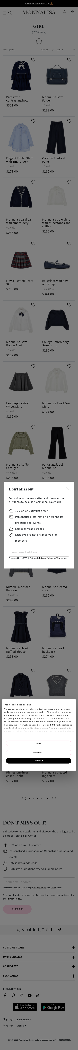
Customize (37, 752)
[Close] (67, 488)
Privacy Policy (45, 558)
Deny (38, 743)
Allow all (38, 761)
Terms (59, 558)
